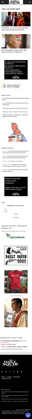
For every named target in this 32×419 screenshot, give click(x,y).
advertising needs (4, 342)
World (3, 25)
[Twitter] (21, 371)
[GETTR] (9, 371)
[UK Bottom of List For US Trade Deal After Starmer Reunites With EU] (16, 19)
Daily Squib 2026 (26, 409)
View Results (16, 217)
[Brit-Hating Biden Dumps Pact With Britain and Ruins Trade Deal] (16, 41)
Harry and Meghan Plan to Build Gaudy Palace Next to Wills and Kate (15, 103)
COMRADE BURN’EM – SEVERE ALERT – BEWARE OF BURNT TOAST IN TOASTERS (15, 115)
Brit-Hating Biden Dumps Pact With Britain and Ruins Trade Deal (14, 51)
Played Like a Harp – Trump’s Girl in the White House (15, 111)
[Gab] (6, 371)
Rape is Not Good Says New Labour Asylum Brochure (15, 108)
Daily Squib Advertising (16, 295)
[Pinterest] (13, 371)
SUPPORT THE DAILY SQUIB (8, 344)
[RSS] (17, 371)
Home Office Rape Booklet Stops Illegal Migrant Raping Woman (15, 99)
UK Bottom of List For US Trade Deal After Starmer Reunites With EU (15, 29)
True (6, 209)
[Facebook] (2, 371)
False (6, 211)
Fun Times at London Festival (16, 161)
